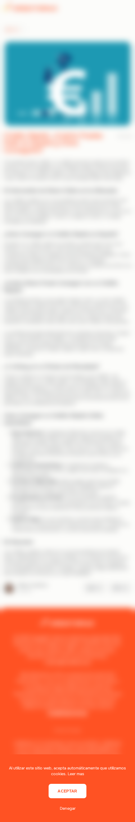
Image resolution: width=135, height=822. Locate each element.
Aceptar (67, 791)
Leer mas (76, 773)
